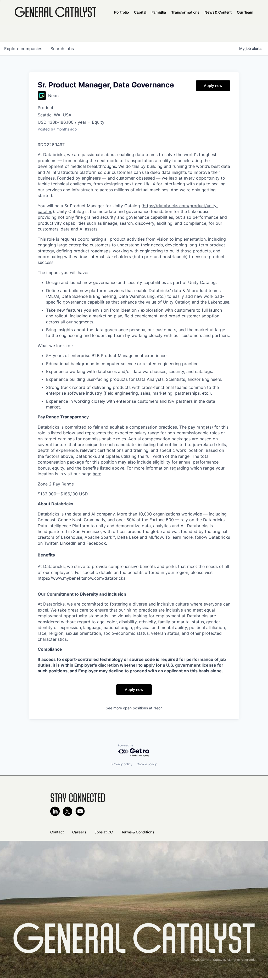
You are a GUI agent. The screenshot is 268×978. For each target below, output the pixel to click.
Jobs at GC (103, 832)
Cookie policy (147, 764)
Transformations (185, 12)
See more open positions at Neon (134, 708)
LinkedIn (68, 543)
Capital (140, 12)
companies (23, 48)
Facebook (96, 543)
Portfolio (121, 12)
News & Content (218, 12)
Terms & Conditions (137, 832)
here (97, 473)
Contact (57, 832)
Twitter (51, 543)
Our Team (245, 12)
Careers (79, 832)
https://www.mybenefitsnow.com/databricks (81, 578)
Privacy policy (121, 764)
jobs (62, 48)
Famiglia (159, 12)
